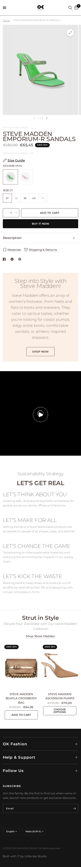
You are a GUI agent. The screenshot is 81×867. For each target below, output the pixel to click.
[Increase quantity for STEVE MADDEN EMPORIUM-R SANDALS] (16, 212)
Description (12, 238)
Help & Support (19, 757)
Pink (25, 176)
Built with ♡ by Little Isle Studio (25, 856)
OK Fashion (15, 744)
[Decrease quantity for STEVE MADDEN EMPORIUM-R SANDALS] (6, 212)
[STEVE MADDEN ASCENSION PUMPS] (59, 666)
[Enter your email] (74, 808)
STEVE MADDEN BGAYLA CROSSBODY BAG (21, 698)
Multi (10, 176)
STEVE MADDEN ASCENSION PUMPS (59, 696)
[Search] (70, 7)
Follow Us (13, 770)
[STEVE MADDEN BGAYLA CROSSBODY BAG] (21, 666)
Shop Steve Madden (40, 636)
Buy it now (40, 223)
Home (6, 20)
